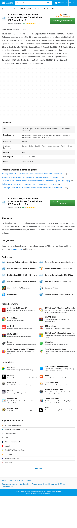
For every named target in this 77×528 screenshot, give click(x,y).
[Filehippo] (7, 3)
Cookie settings (7, 486)
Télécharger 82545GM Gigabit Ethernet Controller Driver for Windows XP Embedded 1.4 (33, 188)
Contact (11, 480)
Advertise (20, 480)
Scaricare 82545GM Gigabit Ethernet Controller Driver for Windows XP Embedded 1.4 (32, 177)
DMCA (62, 484)
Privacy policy (37, 484)
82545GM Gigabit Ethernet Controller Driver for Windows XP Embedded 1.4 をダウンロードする (36, 181)
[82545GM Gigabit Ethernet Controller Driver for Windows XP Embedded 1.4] (4, 18)
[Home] (2, 9)
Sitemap (29, 480)
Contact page (16, 249)
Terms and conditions (9, 484)
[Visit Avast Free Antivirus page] (62, 15)
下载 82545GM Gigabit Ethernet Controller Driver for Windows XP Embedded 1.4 (30, 184)
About (4, 480)
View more (38, 468)
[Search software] (48, 3)
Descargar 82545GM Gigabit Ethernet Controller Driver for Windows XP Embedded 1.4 (32, 174)
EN (70, 3)
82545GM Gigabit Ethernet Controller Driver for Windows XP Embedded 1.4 (25, 17)
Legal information (51, 484)
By (14, 23)
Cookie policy (24, 484)
